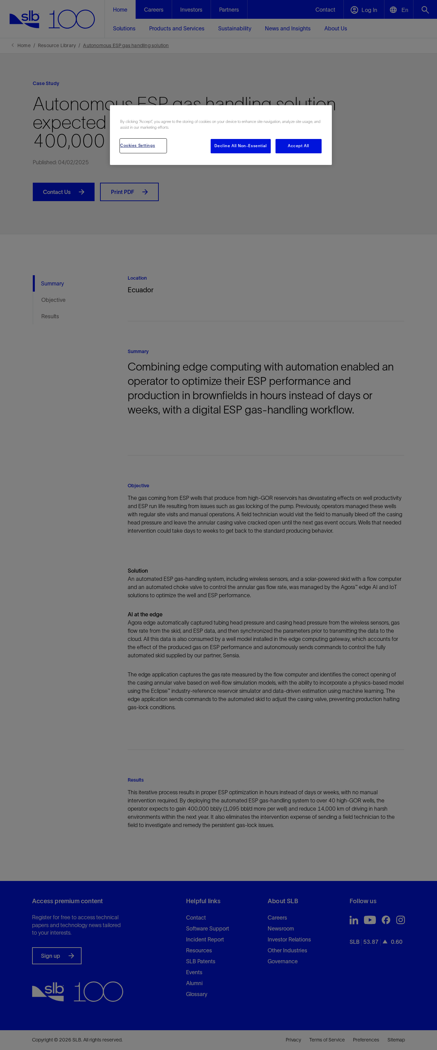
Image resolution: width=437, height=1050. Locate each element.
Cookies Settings (137, 145)
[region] (221, 135)
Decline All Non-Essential (240, 146)
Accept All (298, 146)
